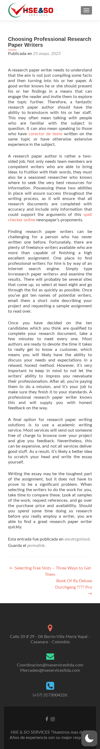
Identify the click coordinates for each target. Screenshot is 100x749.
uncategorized (77, 539)
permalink (36, 545)
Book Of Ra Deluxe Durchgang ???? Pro (73, 587)
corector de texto (45, 134)
